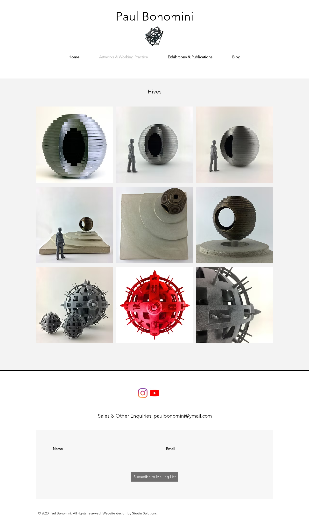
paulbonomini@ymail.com (183, 416)
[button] (74, 145)
